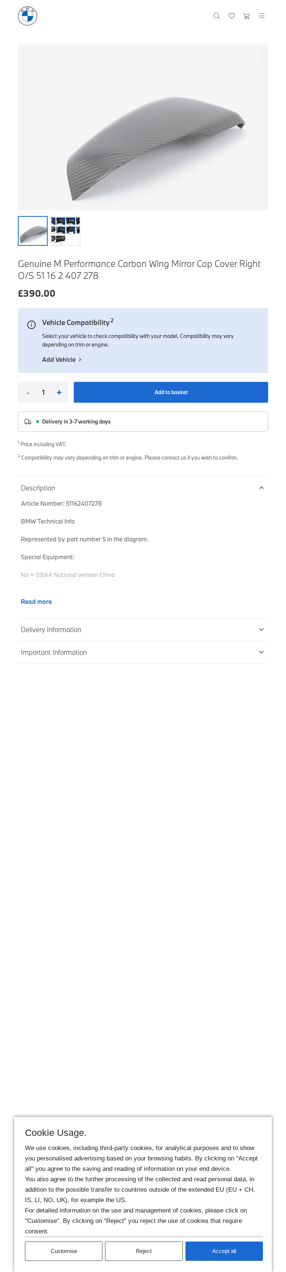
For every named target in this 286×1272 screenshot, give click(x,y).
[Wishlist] (232, 16)
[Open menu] (261, 16)
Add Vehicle (59, 359)
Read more (36, 601)
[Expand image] (143, 127)
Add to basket (171, 392)
